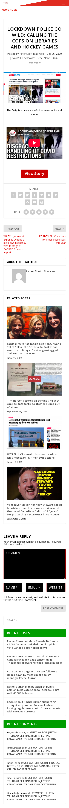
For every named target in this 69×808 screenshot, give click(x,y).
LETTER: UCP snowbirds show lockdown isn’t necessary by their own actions (32, 456)
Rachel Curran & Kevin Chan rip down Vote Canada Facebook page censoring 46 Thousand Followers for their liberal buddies (34, 659)
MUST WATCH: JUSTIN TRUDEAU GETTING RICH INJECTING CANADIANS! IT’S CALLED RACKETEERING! (32, 735)
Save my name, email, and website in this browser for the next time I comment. (34, 599)
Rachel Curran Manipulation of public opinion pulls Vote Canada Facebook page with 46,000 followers (33, 690)
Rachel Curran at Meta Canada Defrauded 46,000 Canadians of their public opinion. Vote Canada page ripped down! (33, 644)
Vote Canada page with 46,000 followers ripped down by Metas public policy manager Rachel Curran (32, 674)
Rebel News (43, 58)
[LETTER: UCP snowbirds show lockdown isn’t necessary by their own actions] (34, 432)
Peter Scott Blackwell (31, 53)
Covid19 (16, 58)
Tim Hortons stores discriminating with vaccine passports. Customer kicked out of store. (33, 404)
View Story (34, 173)
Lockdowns (28, 58)
